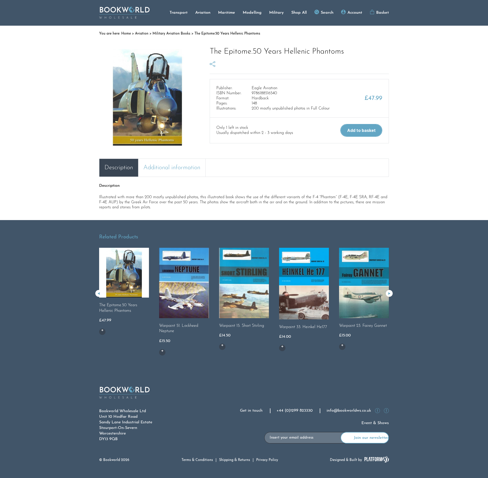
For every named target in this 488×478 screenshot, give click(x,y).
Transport (179, 13)
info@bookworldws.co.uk (349, 411)
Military (276, 13)
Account (354, 13)
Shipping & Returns (234, 460)
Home (126, 34)
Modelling (252, 13)
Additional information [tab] (171, 168)
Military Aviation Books (171, 34)
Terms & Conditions (197, 460)
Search (327, 13)
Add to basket (361, 130)
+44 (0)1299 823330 (295, 411)
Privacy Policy (267, 460)
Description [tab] (118, 168)
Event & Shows (375, 423)
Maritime (226, 13)
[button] (389, 293)
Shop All (299, 13)
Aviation (202, 13)
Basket (382, 13)
